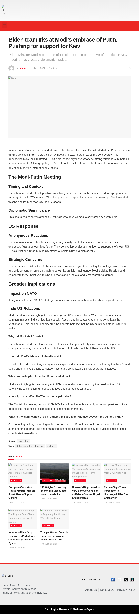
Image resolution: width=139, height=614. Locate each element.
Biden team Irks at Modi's (30, 446)
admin (22, 68)
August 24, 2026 (17, 547)
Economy (48, 480)
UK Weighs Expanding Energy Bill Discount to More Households (53, 491)
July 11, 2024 (38, 68)
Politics (53, 68)
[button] (4, 25)
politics (51, 446)
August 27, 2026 (17, 502)
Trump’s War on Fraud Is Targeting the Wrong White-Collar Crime (54, 536)
